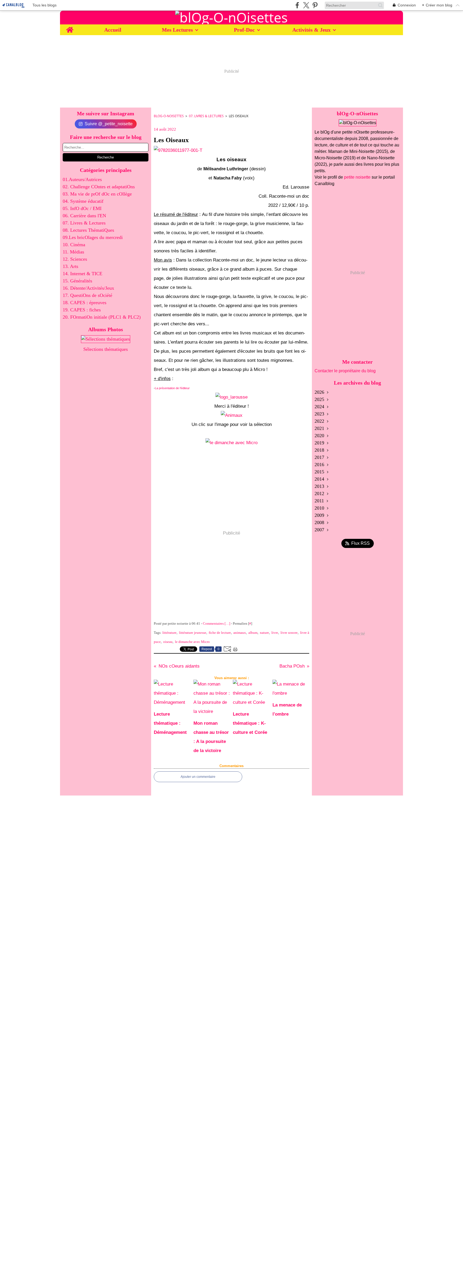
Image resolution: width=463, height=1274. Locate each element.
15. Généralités (77, 280)
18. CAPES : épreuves (84, 302)
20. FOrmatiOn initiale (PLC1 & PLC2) (102, 317)
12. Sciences (75, 259)
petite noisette (357, 177)
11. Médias (73, 252)
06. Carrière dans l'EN (84, 215)
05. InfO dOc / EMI (82, 208)
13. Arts (70, 266)
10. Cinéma (74, 244)
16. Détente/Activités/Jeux (88, 288)
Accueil (112, 29)
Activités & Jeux (311, 29)
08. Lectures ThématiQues (88, 230)
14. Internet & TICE (82, 273)
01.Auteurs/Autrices (82, 179)
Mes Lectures (177, 29)
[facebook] (297, 5)
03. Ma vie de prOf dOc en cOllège (97, 194)
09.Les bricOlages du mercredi (93, 237)
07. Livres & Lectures (84, 223)
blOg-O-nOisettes (169, 116)
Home (70, 27)
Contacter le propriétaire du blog (345, 371)
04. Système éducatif (83, 201)
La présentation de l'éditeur (172, 388)
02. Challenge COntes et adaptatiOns (99, 186)
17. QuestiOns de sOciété (87, 295)
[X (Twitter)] (306, 5)
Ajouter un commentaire (198, 777)
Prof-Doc (244, 29)
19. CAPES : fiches (82, 309)
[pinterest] (315, 5)
